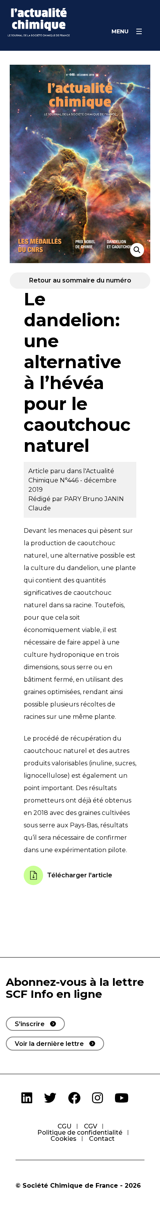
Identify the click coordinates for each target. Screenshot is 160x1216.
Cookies (63, 1138)
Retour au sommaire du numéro (80, 280)
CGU (64, 1126)
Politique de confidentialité (79, 1132)
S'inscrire (30, 1024)
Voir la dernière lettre (49, 1043)
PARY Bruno (84, 499)
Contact (102, 1138)
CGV (90, 1126)
